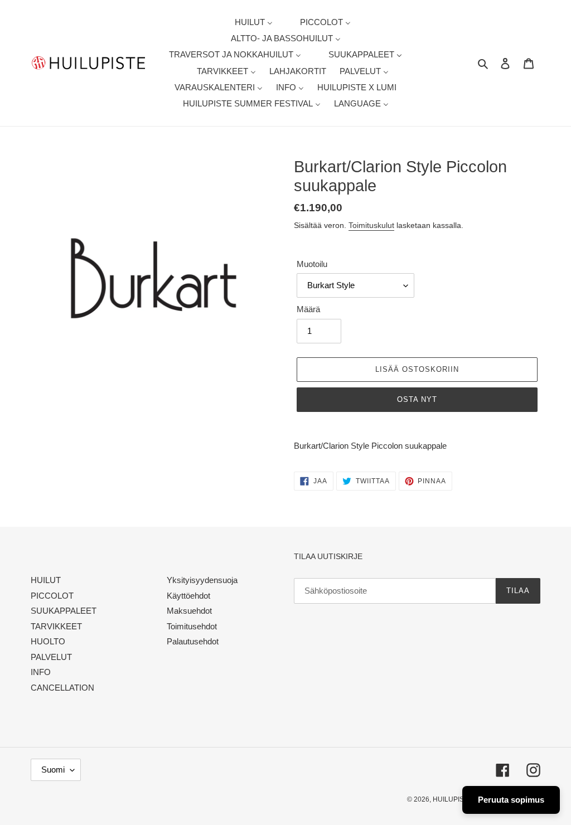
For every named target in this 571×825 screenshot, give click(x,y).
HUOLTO (48, 641)
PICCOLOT (52, 595)
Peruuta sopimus (511, 799)
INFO (41, 672)
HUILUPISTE (452, 799)
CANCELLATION (62, 687)
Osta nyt (417, 399)
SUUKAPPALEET (63, 610)
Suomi (53, 769)
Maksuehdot (189, 610)
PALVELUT (51, 657)
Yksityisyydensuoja (202, 580)
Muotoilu (312, 264)
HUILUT (46, 580)
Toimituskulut (371, 225)
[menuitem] (246, 22)
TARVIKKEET (56, 626)
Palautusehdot (193, 641)
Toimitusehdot (192, 626)
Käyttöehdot (188, 595)
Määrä (308, 309)
